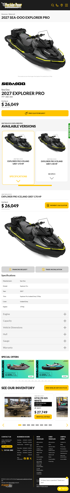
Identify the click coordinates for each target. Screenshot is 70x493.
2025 (11, 96)
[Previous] (3, 425)
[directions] (61, 5)
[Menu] (66, 5)
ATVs (38, 444)
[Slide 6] (41, 425)
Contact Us (63, 442)
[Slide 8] (50, 425)
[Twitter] (31, 458)
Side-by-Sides (40, 446)
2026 (7, 96)
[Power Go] (17, 485)
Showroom (4, 14)
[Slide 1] (35, 185)
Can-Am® (39, 459)
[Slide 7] (45, 425)
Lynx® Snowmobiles (40, 469)
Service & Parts (64, 451)
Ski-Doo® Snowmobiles (40, 465)
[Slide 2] (24, 425)
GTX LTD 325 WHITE (41, 399)
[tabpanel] (24, 447)
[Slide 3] (28, 425)
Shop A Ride (12, 482)
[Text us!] (63, 488)
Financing (51, 461)
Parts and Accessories (63, 456)
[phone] (57, 5)
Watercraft (12, 14)
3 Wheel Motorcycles (40, 449)
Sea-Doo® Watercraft (39, 462)
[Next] (67, 425)
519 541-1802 (8, 450)
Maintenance (63, 453)
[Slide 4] (32, 425)
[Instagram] (28, 458)
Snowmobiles (40, 457)
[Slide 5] (37, 425)
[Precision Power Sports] (11, 5)
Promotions (63, 449)
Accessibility (63, 459)
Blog (61, 444)
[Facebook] (25, 458)
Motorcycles (52, 452)
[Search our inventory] (52, 5)
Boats (38, 454)
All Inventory (40, 442)
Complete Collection (39, 473)
